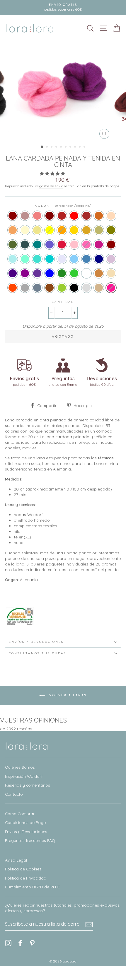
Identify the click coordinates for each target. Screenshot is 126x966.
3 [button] (52, 147)
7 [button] (70, 147)
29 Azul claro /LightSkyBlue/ (74, 259)
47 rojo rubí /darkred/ (111, 244)
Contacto (14, 794)
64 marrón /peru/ (99, 273)
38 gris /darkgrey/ (25, 288)
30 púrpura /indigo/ (13, 273)
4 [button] (56, 147)
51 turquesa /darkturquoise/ (50, 259)
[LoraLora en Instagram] (8, 943)
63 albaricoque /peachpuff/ (111, 216)
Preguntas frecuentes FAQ (30, 840)
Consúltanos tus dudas (37, 653)
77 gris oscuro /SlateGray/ (37, 288)
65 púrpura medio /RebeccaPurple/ (37, 273)
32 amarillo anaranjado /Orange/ (62, 230)
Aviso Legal (16, 859)
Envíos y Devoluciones (26, 831)
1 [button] (42, 147)
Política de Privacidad (25, 877)
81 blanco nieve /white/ (86, 273)
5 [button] (61, 147)
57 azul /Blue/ (50, 273)
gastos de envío (51, 186)
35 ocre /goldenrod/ (86, 230)
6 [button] (66, 147)
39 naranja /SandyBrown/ (13, 230)
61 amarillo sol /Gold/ (74, 230)
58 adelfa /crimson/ (62, 244)
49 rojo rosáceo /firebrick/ (62, 216)
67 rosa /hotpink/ (86, 244)
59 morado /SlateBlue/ (50, 244)
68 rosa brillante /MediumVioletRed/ (99, 244)
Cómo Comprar (20, 813)
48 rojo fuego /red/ (74, 216)
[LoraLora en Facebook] (20, 943)
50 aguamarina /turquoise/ (37, 259)
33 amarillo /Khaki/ (37, 230)
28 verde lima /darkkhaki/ (99, 230)
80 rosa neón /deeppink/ (111, 288)
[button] (53, 173)
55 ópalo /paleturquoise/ (13, 259)
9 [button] (80, 147)
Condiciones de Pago (25, 822)
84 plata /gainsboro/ (86, 288)
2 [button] (47, 147)
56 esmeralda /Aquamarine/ (25, 259)
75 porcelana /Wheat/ (111, 273)
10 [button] (85, 147)
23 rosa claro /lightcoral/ (37, 216)
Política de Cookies (23, 868)
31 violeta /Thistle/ (111, 259)
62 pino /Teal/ (37, 244)
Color (63, 206)
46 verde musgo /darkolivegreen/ (13, 244)
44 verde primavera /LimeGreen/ (74, 273)
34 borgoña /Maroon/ (50, 216)
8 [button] (75, 147)
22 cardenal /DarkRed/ (13, 216)
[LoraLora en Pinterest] (32, 943)
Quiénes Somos (20, 767)
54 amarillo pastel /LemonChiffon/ (25, 230)
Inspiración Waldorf (23, 776)
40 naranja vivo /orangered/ (13, 288)
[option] (63, 7)
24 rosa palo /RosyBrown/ (25, 216)
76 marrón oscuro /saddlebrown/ (50, 288)
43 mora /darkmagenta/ (25, 273)
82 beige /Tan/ (99, 288)
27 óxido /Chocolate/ (99, 216)
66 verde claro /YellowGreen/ (62, 288)
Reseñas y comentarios (27, 785)
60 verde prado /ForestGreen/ (62, 273)
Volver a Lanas (67, 695)
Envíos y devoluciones (36, 642)
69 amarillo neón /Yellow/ (50, 230)
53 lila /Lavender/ (62, 259)
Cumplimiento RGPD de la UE (32, 886)
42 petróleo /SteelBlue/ (86, 259)
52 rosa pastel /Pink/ (74, 244)
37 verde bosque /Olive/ (111, 230)
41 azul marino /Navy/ (99, 259)
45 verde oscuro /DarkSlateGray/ (25, 244)
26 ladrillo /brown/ (86, 216)
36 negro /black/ (74, 288)
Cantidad (63, 302)
